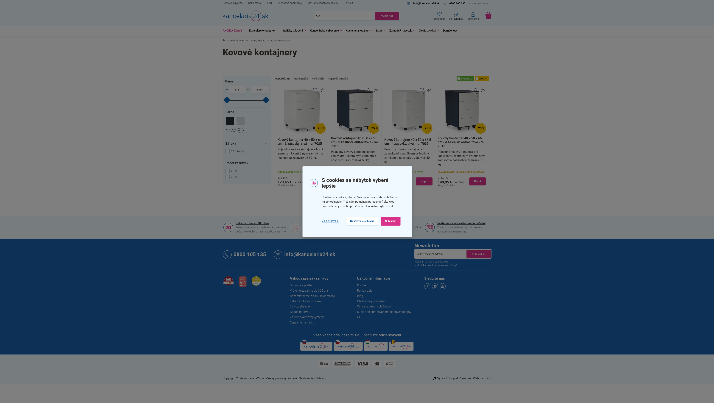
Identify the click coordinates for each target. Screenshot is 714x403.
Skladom (466, 78)
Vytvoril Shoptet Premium (454, 378)
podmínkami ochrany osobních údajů (435, 265)
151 (238, 89)
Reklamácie (255, 2)
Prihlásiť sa (478, 254)
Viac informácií (330, 220)
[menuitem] (233, 31)
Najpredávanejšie (338, 78)
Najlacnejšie (301, 78)
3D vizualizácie (300, 306)
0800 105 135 (250, 254)
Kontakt (348, 2)
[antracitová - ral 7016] (229, 126)
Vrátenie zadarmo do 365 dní (309, 290)
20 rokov (238, 151)
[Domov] (224, 41)
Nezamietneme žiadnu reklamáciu (312, 296)
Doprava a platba (233, 2)
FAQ (269, 2)
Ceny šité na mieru (302, 322)
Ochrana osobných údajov (323, 2)
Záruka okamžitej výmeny (307, 317)
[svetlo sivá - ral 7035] (240, 126)
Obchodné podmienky (289, 2)
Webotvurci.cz (482, 378)
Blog (360, 296)
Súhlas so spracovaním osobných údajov (384, 312)
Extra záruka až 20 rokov (252, 223)
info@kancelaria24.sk (309, 254)
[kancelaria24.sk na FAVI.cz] (228, 283)
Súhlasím (390, 221)
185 (261, 89)
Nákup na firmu (300, 312)
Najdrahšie (318, 78)
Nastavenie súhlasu (362, 221)
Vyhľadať (387, 16)
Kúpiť (424, 181)
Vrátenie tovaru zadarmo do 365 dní (461, 223)
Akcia (482, 78)
